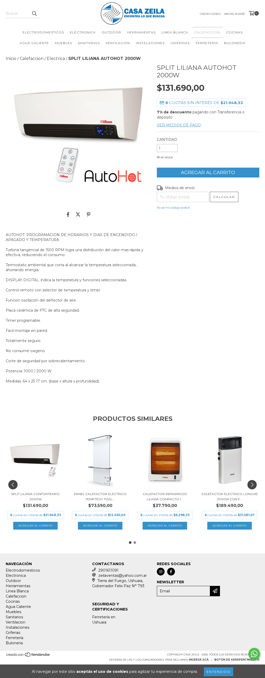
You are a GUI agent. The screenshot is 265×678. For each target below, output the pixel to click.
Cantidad (167, 139)
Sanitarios (89, 43)
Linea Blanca (174, 32)
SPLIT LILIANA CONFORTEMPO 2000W (35, 496)
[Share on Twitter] (78, 214)
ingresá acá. (199, 659)
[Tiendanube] (28, 656)
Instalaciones (150, 43)
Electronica (83, 32)
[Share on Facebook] (68, 214)
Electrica (56, 58)
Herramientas (141, 32)
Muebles (63, 43)
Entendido (219, 672)
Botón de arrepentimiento (236, 659)
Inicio (11, 58)
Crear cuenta (210, 14)
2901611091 (108, 570)
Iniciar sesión (234, 14)
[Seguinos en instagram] (161, 572)
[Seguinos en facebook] (171, 572)
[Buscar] (34, 13)
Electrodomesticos (43, 32)
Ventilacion (118, 43)
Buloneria (235, 43)
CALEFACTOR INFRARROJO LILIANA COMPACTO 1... (165, 496)
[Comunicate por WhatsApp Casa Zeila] (254, 654)
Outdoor (111, 32)
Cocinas (234, 32)
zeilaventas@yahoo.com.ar (122, 575)
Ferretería (207, 43)
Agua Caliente (34, 43)
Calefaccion (207, 32)
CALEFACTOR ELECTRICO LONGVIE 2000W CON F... (229, 496)
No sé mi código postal (173, 207)
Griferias (180, 43)
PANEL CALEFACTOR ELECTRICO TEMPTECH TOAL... (100, 496)
